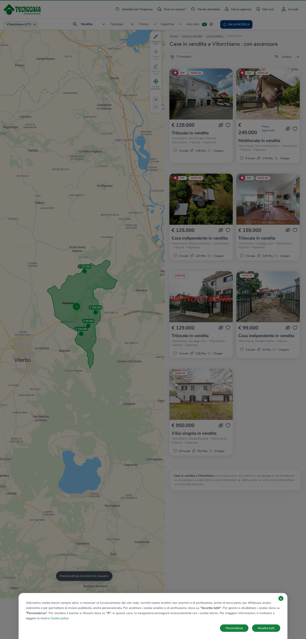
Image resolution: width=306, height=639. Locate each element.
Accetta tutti (266, 628)
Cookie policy (59, 618)
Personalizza (234, 628)
